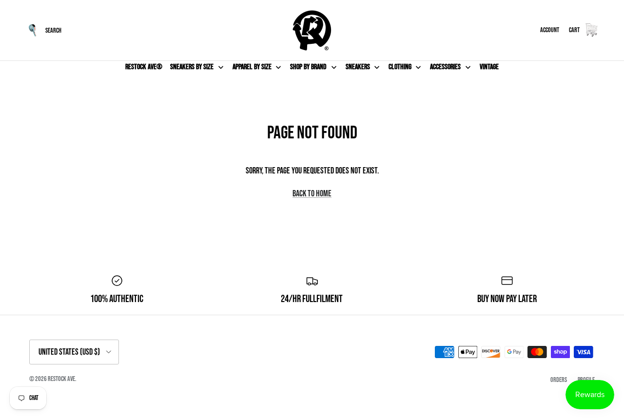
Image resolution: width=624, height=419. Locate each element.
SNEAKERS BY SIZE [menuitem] (192, 67)
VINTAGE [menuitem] (489, 67)
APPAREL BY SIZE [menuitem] (252, 67)
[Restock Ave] (312, 30)
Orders (558, 380)
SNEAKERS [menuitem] (358, 67)
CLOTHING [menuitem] (400, 67)
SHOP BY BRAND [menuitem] (308, 67)
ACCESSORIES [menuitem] (445, 67)
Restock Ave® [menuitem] (143, 67)
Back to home (312, 194)
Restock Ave (61, 379)
